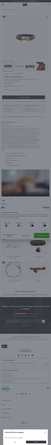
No (15, 442)
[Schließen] (45, 432)
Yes (36, 442)
